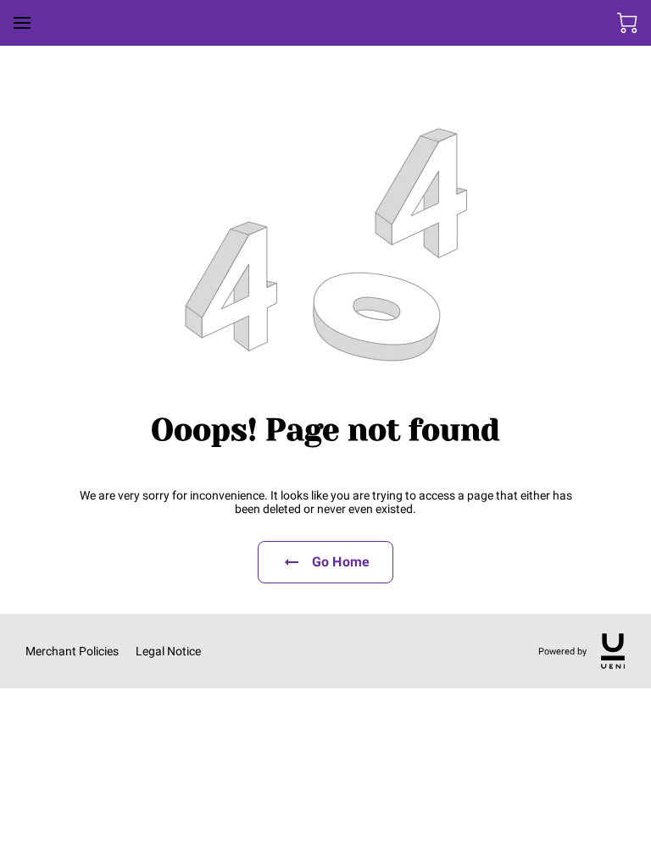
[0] (627, 23)
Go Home (341, 562)
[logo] (613, 651)
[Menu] (22, 23)
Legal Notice (168, 651)
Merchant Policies (72, 651)
